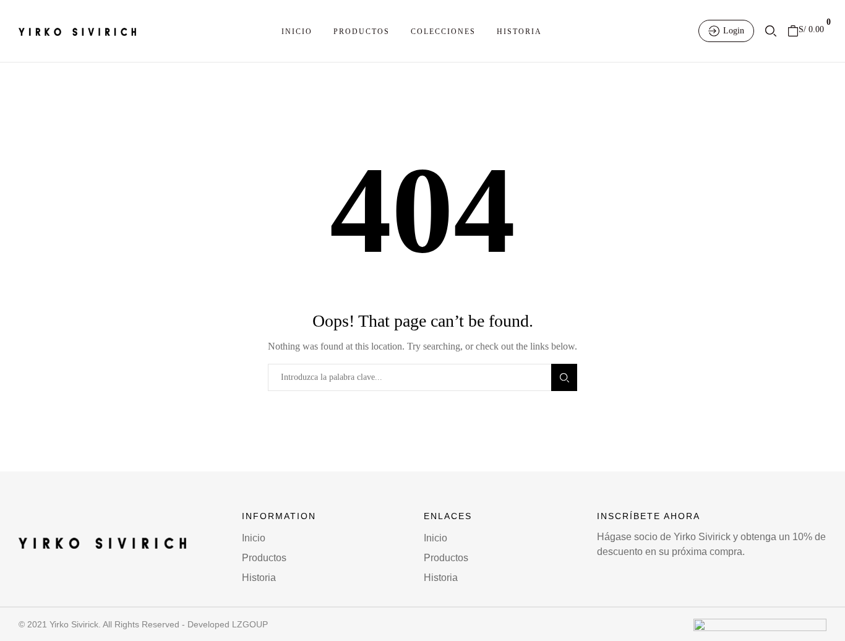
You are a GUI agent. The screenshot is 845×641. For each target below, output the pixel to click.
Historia (519, 31)
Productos (361, 31)
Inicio (296, 31)
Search (564, 377)
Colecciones (443, 31)
